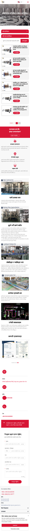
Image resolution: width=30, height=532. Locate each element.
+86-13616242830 (7, 492)
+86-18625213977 (7, 494)
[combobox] (8, 451)
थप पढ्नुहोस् (16, 52)
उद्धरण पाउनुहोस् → (15, 135)
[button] (12, 362)
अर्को (19, 123)
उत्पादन (9, 17)
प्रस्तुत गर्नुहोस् (15, 481)
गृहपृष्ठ (4, 17)
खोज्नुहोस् (24, 41)
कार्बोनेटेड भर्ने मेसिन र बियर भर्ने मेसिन (20, 17)
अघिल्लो (11, 123)
